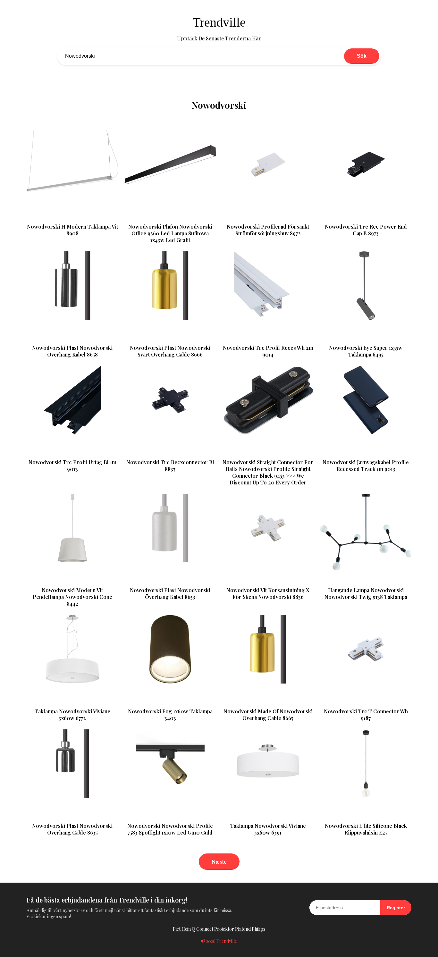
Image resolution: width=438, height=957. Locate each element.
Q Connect (202, 929)
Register (396, 907)
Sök (361, 56)
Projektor (224, 929)
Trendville (219, 22)
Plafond (243, 929)
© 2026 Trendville (219, 941)
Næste (219, 861)
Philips (258, 929)
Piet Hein (182, 929)
